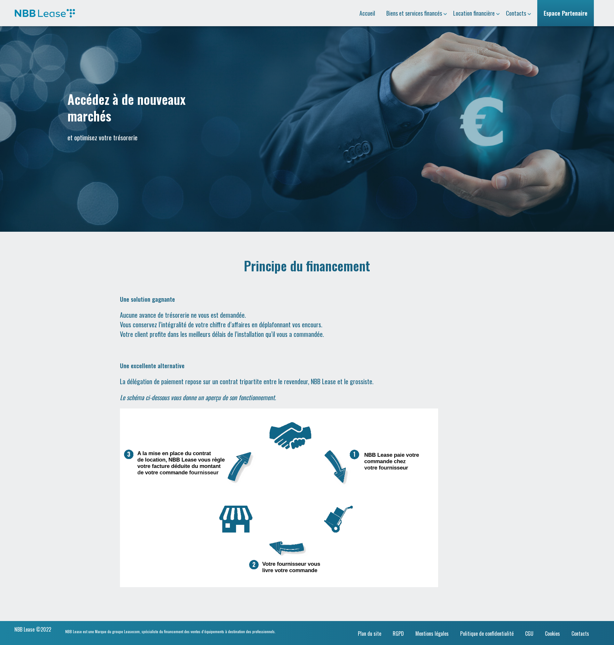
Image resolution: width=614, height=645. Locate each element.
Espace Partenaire (565, 13)
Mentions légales (432, 633)
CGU (529, 633)
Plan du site (369, 633)
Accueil (367, 13)
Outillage (405, 7)
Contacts (516, 13)
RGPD (398, 633)
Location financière (474, 13)
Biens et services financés (414, 13)
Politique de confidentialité (487, 633)
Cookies (552, 633)
